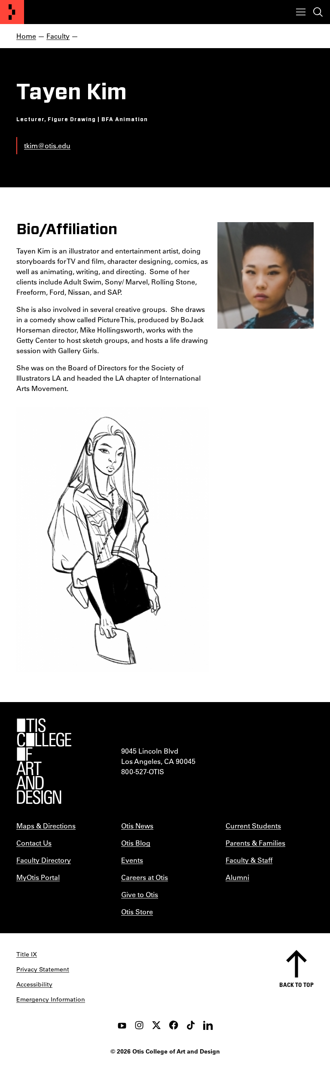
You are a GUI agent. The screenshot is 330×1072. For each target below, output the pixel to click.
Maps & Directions (46, 825)
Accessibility (34, 984)
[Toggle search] (318, 12)
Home (26, 35)
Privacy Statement (42, 969)
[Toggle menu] (301, 12)
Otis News (137, 825)
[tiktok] (191, 1025)
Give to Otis (139, 894)
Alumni (237, 877)
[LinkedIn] (208, 1025)
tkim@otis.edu (47, 145)
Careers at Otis (144, 877)
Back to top (296, 984)
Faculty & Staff (249, 859)
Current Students (253, 825)
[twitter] (156, 1025)
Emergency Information (50, 999)
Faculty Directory (43, 859)
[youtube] (122, 1025)
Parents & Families (255, 842)
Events (132, 859)
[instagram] (139, 1025)
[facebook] (173, 1025)
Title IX (26, 954)
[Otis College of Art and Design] (12, 12)
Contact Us (34, 842)
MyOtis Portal (38, 877)
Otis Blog (135, 842)
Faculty (58, 35)
